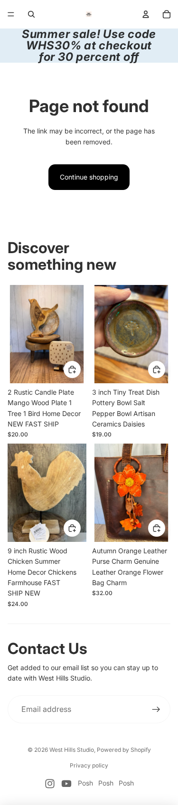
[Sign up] (156, 710)
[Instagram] (50, 783)
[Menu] (11, 14)
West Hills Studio (71, 749)
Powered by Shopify (124, 749)
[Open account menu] (145, 14)
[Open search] (31, 14)
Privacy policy (89, 765)
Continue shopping (89, 177)
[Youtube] (66, 783)
